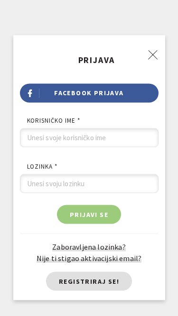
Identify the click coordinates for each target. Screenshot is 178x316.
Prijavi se (89, 214)
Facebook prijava (88, 92)
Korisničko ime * (54, 120)
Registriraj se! (89, 281)
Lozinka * (42, 166)
